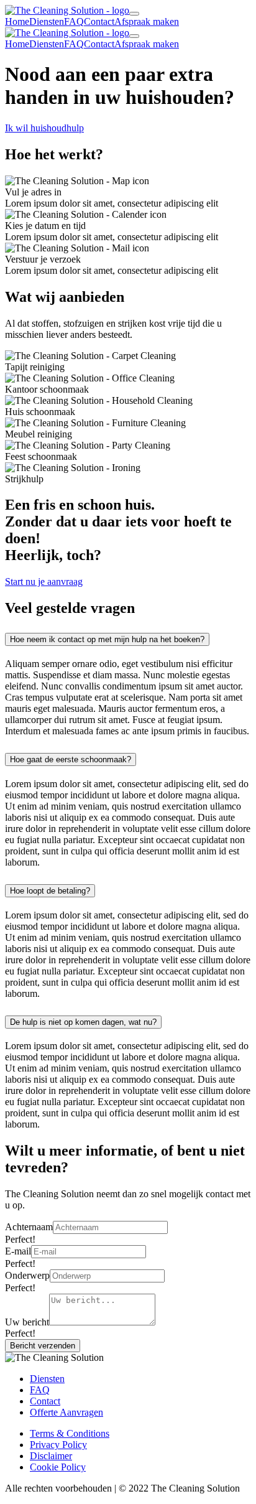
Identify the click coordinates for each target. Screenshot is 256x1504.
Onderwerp (27, 1275)
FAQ (74, 21)
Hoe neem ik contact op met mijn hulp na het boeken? (107, 639)
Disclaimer (51, 1455)
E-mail (18, 1251)
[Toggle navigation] (134, 14)
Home (17, 21)
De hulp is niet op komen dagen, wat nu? (83, 1022)
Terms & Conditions (69, 1433)
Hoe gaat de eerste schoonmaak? (70, 759)
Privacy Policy (58, 1444)
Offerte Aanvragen (66, 1412)
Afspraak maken (146, 21)
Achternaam (29, 1226)
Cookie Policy (58, 1467)
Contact (99, 21)
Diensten (46, 21)
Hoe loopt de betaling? (50, 890)
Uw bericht (27, 1322)
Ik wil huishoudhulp (44, 128)
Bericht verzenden (42, 1345)
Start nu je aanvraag (44, 581)
